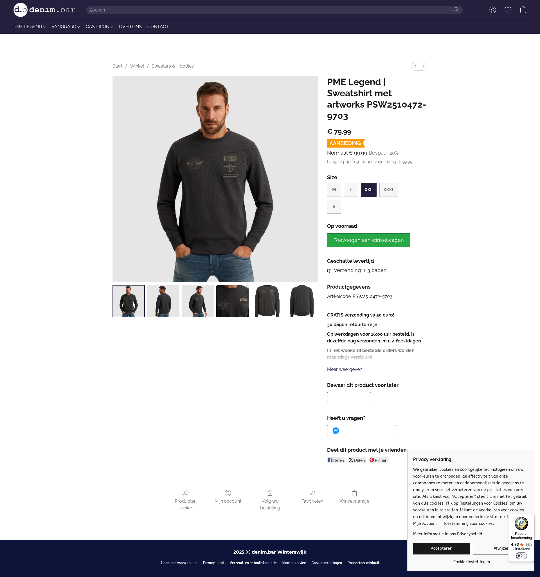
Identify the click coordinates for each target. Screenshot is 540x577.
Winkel (137, 66)
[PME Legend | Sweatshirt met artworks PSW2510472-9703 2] (198, 301)
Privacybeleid (213, 563)
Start (117, 66)
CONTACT (158, 26)
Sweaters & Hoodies (173, 66)
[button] (44, 10)
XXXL (388, 189)
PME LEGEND (28, 26)
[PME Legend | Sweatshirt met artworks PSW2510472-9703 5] (302, 301)
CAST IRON (98, 26)
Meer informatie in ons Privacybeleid (447, 534)
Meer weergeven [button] (344, 369)
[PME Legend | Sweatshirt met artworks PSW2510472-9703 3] (232, 301)
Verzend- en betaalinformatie (253, 563)
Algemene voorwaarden (178, 563)
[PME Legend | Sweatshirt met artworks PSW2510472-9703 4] (267, 301)
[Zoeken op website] (456, 10)
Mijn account (228, 501)
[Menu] (531, 517)
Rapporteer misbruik (364, 563)
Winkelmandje (354, 501)
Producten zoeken (186, 504)
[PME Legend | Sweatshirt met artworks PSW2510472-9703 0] (128, 301)
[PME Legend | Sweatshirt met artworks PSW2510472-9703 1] (163, 301)
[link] (471, 559)
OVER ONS (130, 26)
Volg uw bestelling (270, 504)
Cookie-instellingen (327, 563)
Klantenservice (294, 563)
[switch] (521, 555)
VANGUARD (64, 26)
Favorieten (312, 501)
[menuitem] (415, 66)
